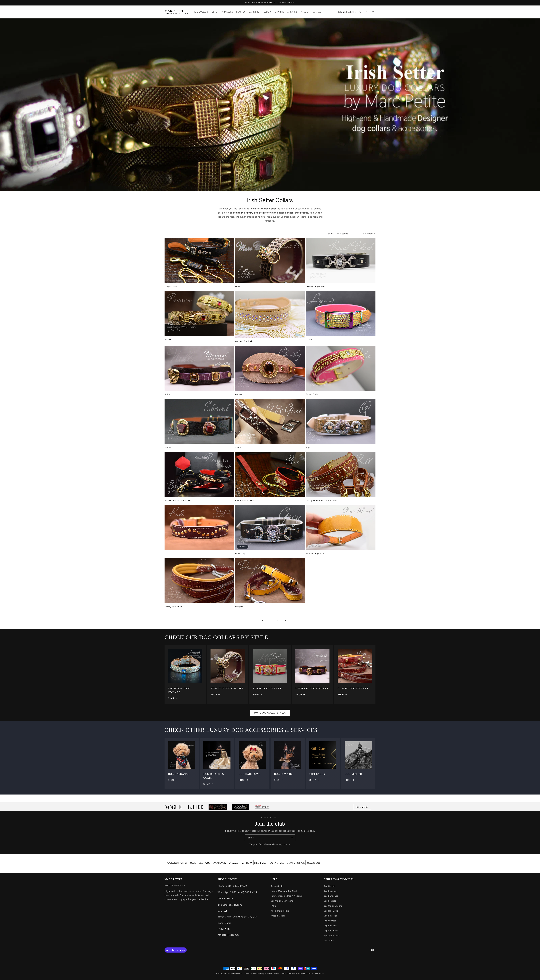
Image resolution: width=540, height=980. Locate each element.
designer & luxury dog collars (250, 212)
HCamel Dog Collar (315, 553)
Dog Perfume (330, 925)
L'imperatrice (171, 286)
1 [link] (254, 620)
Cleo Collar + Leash (244, 500)
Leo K (238, 286)
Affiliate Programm (228, 934)
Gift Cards (329, 940)
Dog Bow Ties (330, 916)
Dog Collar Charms (333, 906)
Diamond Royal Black (315, 286)
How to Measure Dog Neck (284, 891)
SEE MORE (362, 806)
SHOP (171, 698)
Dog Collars (329, 886)
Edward (168, 447)
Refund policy (258, 974)
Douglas (239, 606)
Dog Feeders (330, 901)
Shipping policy (304, 974)
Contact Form (225, 898)
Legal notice (319, 974)
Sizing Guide (277, 886)
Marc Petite (228, 974)
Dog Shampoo (331, 930)
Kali (166, 553)
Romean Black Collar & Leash (178, 500)
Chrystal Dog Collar (244, 341)
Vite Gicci (239, 447)
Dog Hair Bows (331, 911)
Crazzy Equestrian (173, 606)
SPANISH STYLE (296, 862)
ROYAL (192, 862)
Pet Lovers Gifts (332, 935)
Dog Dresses (330, 920)
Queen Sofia (312, 394)
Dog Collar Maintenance (282, 901)
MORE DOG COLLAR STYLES (270, 712)
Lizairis (309, 339)
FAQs (273, 906)
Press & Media (278, 916)
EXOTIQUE (204, 862)
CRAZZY (233, 862)
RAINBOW (246, 862)
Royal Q (309, 447)
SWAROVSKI (220, 862)
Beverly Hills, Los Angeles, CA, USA (237, 916)
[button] (360, 12)
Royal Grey (240, 553)
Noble (167, 394)
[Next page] (285, 620)
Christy (238, 394)
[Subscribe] (292, 837)
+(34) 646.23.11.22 (236, 886)
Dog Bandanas (331, 896)
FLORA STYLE (276, 862)
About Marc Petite (280, 911)
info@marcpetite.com (230, 904)
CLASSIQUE (313, 862)
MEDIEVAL (260, 862)
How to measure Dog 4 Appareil (286, 896)
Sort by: (330, 233)
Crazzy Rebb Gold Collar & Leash (321, 500)
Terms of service (288, 974)
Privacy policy (273, 974)
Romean (168, 339)
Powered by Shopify (241, 974)
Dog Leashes (330, 891)
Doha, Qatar (224, 923)
